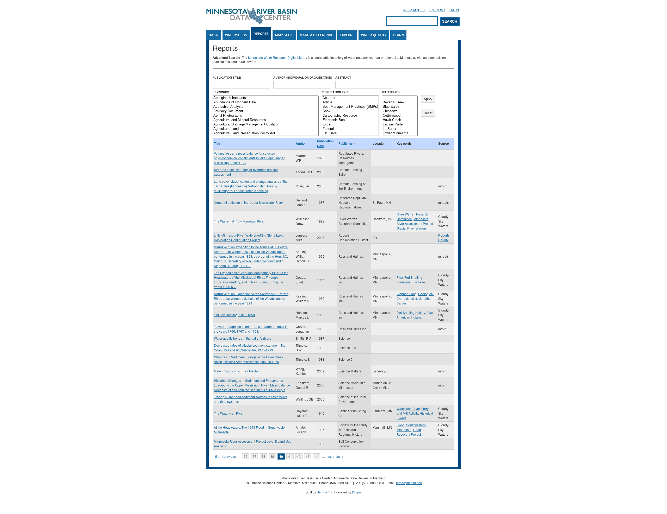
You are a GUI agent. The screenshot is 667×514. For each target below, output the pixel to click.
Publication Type (335, 92)
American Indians (409, 317)
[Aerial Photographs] (265, 115)
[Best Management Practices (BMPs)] (350, 107)
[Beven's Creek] (399, 102)
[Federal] (350, 129)
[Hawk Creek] (399, 120)
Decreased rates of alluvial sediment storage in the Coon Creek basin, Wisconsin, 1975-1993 (250, 347)
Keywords (221, 92)
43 (308, 456)
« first (216, 456)
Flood (401, 425)
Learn (398, 35)
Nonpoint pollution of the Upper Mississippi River (248, 202)
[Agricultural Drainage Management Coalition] (265, 124)
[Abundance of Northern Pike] (265, 102)
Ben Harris (324, 492)
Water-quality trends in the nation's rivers (242, 338)
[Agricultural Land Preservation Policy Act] (265, 133)
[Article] (350, 102)
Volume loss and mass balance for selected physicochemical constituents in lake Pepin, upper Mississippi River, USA (249, 158)
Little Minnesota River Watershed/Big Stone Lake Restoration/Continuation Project (248, 237)
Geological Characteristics (415, 296)
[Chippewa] (399, 111)
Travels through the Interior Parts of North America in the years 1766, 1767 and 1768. (251, 328)
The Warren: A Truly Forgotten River (239, 221)
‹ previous (229, 456)
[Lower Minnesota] (399, 133)
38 (263, 456)
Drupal (357, 492)
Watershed (391, 92)
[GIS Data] (350, 133)
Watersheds (236, 35)
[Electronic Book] (350, 120)
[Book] (350, 111)
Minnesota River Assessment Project (415, 221)
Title (217, 143)
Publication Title (227, 77)
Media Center (414, 10)
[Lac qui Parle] (399, 124)
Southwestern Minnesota (411, 427)
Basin (214, 35)
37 (254, 456)
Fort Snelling (413, 277)
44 (316, 456)
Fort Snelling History (411, 312)
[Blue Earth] (399, 107)
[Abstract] (350, 98)
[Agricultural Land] (265, 129)
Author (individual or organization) (302, 77)
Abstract (343, 77)
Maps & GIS (284, 35)
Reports (261, 34)
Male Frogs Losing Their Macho (236, 371)
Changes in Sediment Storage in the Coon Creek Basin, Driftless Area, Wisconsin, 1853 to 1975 (248, 359)
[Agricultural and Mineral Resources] (265, 120)
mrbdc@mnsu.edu (409, 482)
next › (330, 456)
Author (301, 143)
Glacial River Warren (411, 228)
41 (290, 456)
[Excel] (350, 124)
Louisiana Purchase (411, 282)
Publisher (345, 143)
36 (246, 456)
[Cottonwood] (399, 115)
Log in (454, 10)
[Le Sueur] (399, 129)
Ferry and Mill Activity (413, 410)
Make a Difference (316, 35)
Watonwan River (408, 408)
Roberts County (443, 237)
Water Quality (373, 35)
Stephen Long (407, 293)
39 (272, 456)
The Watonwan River (229, 413)
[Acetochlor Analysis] (265, 107)
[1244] (399, 98)
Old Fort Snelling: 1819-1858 (234, 315)
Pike (400, 277)
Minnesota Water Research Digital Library (277, 57)
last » (340, 456)
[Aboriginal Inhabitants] (265, 98)
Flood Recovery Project (409, 431)
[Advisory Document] (265, 111)
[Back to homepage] (251, 23)
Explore (347, 35)
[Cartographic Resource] (350, 115)
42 (299, 456)
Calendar (437, 10)
